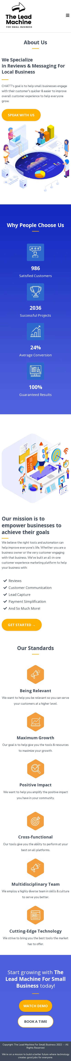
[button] (67, 16)
